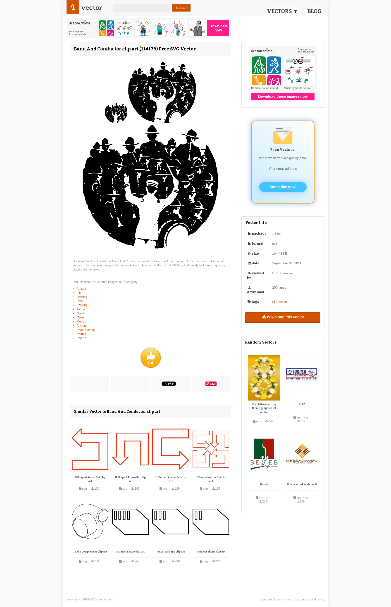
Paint (80, 301)
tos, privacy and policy (309, 599)
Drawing (82, 297)
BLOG (314, 11)
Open (80, 317)
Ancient (82, 325)
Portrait (81, 334)
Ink (79, 292)
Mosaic (81, 321)
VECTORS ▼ (282, 11)
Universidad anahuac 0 (302, 484)
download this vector (285, 317)
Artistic (81, 288)
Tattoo (81, 309)
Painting (82, 305)
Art (124, 282)
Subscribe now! (282, 187)
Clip (274, 302)
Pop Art (81, 338)
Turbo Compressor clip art (90, 551)
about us (266, 599)
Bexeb (264, 484)
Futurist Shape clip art (130, 551)
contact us (284, 599)
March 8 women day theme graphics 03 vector (264, 408)
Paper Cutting (86, 330)
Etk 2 (302, 404)
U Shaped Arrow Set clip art (90, 479)
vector (91, 8)
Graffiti (81, 313)
